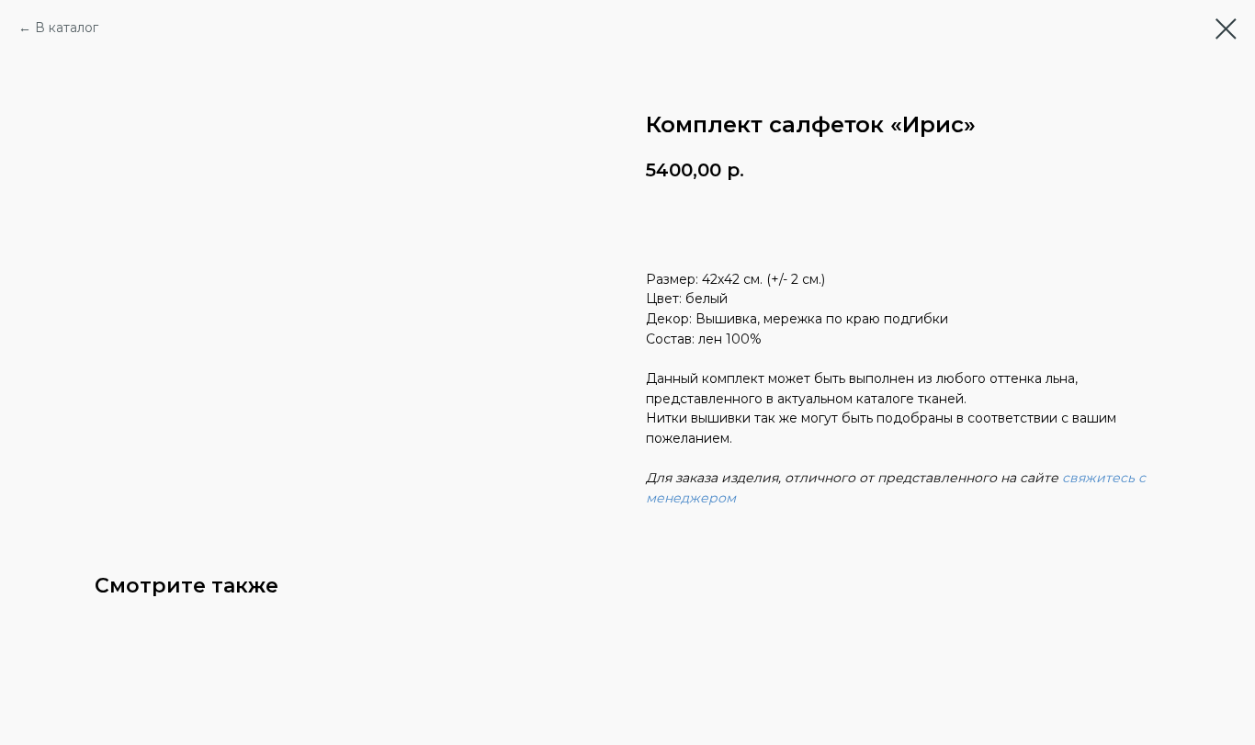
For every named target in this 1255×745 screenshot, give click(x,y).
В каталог (66, 27)
